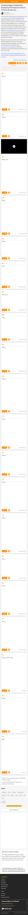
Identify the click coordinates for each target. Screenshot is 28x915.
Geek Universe (4, 886)
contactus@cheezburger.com (8, 905)
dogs (9, 792)
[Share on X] (20, 63)
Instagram (13, 778)
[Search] (3, 1)
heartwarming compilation (8, 47)
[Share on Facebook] (18, 63)
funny (3, 798)
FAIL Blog (3, 881)
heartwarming (20, 792)
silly (24, 795)
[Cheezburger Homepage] (14, 909)
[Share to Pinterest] (23, 63)
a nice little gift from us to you (14, 30)
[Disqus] (14, 831)
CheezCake (3, 888)
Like (4, 802)
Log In (25, 1)
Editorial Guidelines (5, 897)
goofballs (4, 795)
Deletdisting (24, 690)
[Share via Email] (26, 63)
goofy (21, 795)
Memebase (3, 882)
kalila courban (6, 12)
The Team (3, 893)
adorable (14, 792)
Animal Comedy (14, 1)
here (12, 784)
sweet (16, 795)
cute (8, 795)
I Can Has (3, 879)
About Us (3, 895)
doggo (12, 795)
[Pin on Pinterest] (9, 109)
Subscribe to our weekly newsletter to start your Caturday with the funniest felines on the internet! (13, 55)
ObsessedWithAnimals (22, 109)
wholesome (4, 792)
